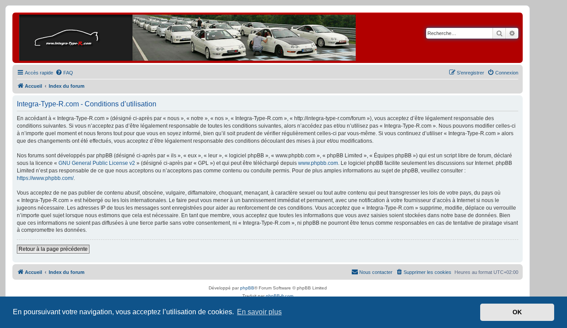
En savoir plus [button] (259, 312)
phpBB (247, 287)
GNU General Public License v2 (96, 163)
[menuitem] (64, 72)
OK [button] (517, 312)
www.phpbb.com (318, 163)
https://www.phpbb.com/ (45, 178)
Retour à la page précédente (53, 249)
